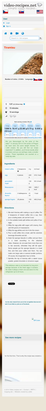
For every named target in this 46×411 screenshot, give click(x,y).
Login (8, 23)
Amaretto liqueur (8, 194)
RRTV (33, 390)
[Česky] (36, 79)
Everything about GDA (34, 137)
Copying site (8, 392)
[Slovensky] (40, 79)
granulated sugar (8, 182)
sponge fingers (10, 199)
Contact (26, 390)
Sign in (8, 26)
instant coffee (9, 169)
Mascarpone (9, 187)
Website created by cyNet (23, 392)
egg (6, 175)
